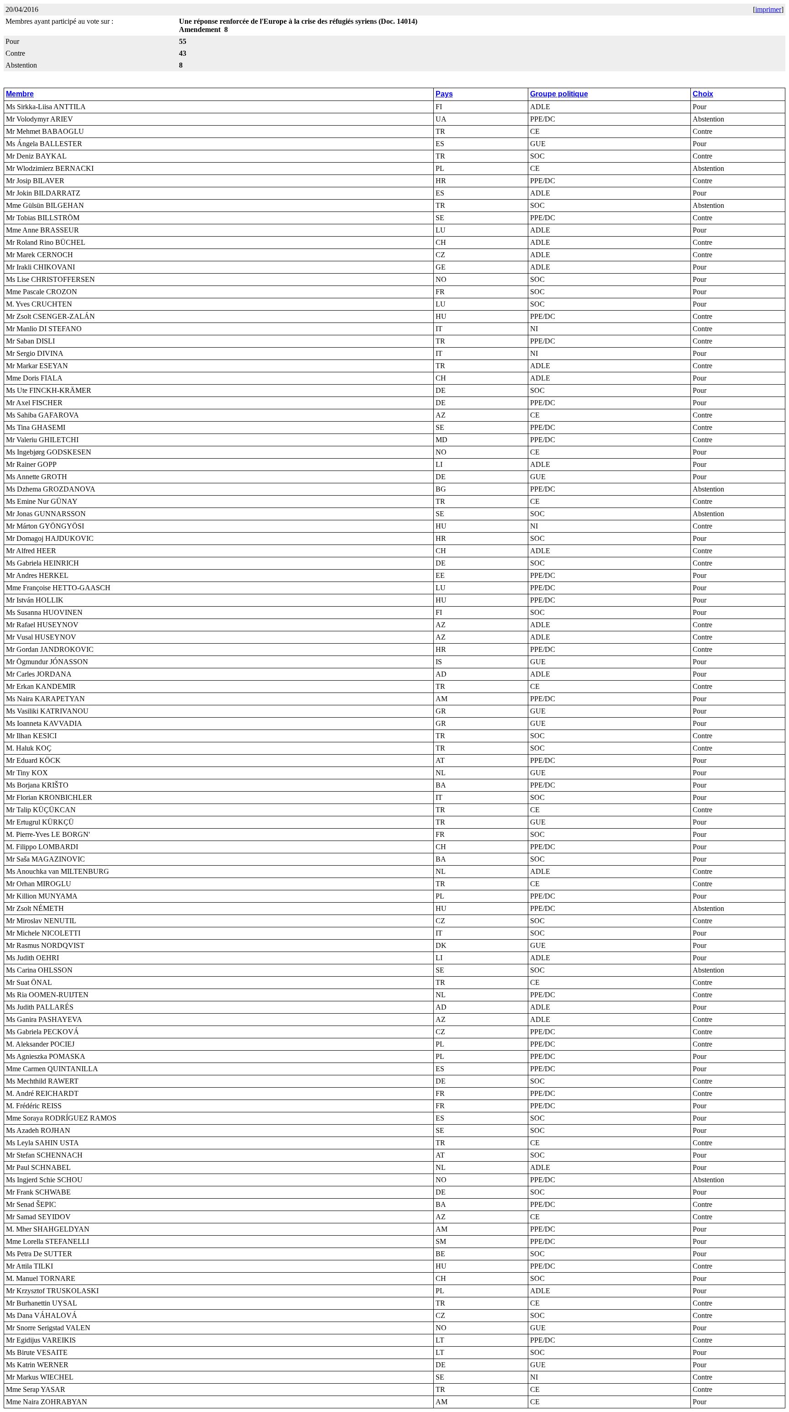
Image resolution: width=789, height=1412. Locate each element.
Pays (444, 94)
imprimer (768, 9)
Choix (703, 94)
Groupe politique (559, 94)
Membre (20, 94)
